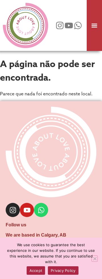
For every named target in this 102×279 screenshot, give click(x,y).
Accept (35, 270)
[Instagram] (60, 25)
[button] (94, 25)
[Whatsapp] (78, 25)
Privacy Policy (63, 270)
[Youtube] (69, 25)
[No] (95, 259)
